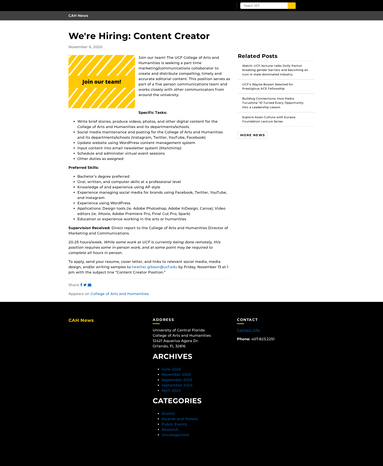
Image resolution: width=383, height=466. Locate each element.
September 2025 (177, 380)
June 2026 (171, 369)
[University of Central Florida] (120, 5)
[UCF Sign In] (220, 6)
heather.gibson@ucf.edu (154, 267)
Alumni (168, 413)
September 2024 (177, 385)
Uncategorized (175, 435)
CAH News (78, 16)
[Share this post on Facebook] (81, 285)
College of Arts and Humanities (120, 294)
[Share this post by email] (89, 285)
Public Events (174, 424)
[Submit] (292, 5)
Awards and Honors (180, 419)
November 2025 (176, 374)
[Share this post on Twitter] (85, 285)
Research (170, 429)
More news (252, 135)
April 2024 (171, 390)
